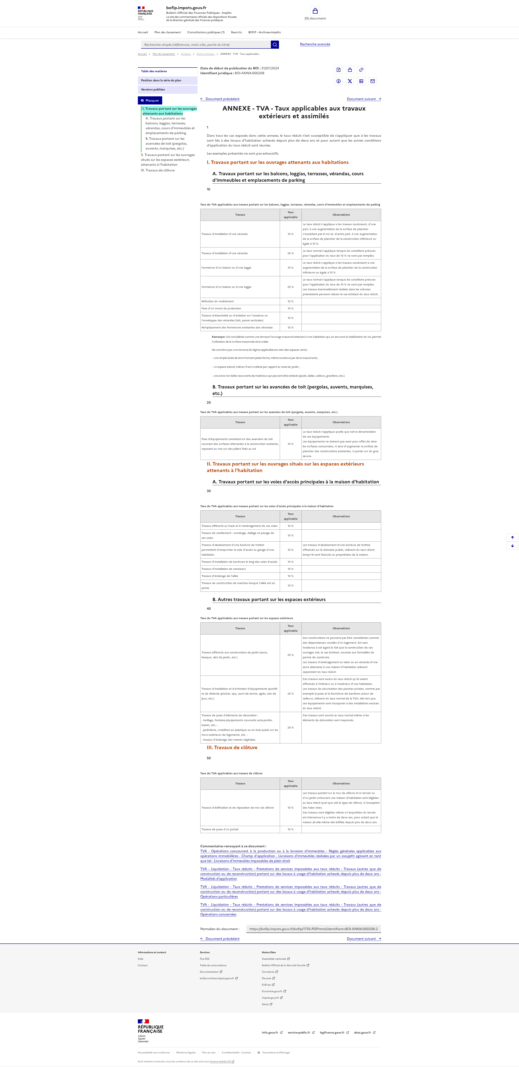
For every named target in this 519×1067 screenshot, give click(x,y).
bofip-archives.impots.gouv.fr (217, 978)
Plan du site (209, 1052)
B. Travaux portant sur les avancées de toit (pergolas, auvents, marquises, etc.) (166, 143)
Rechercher (275, 45)
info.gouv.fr (270, 1032)
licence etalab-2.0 (220, 1061)
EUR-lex (266, 985)
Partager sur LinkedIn (361, 81)
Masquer (152, 100)
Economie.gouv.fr (272, 991)
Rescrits (236, 32)
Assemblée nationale (274, 959)
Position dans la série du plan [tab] (161, 80)
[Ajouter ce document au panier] (350, 70)
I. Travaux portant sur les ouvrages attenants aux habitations (170, 111)
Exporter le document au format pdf (339, 70)
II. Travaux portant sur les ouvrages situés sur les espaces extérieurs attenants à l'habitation (168, 159)
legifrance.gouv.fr (332, 1032)
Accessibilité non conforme (154, 1052)
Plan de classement (167, 32)
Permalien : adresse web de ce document (361, 70)
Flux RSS (204, 959)
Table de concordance (213, 965)
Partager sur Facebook (339, 81)
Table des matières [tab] (154, 71)
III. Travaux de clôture (158, 170)
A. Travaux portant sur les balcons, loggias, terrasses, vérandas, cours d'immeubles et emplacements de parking (170, 125)
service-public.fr (299, 1032)
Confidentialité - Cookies (237, 1052)
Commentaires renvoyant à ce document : (233, 846)
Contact (143, 965)
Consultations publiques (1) (206, 32)
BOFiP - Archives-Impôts (264, 32)
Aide (140, 959)
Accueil (143, 32)
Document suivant (362, 98)
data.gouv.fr (363, 1032)
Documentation (209, 972)
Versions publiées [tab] (153, 89)
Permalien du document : (219, 928)
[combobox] (206, 45)
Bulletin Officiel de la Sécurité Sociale (284, 965)
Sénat (265, 1004)
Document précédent (222, 98)
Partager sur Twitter (350, 81)
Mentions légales (186, 1052)
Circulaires (268, 972)
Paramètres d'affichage (276, 1052)
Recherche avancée (315, 44)
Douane (266, 978)
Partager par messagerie (373, 81)
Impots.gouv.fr (270, 998)
